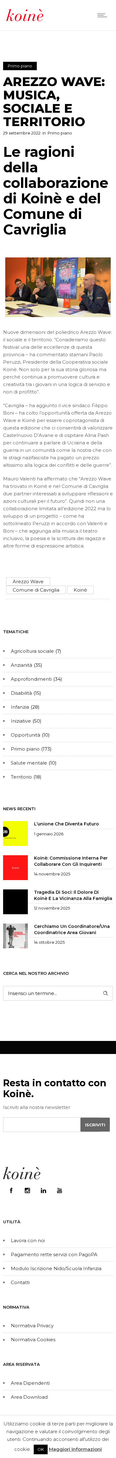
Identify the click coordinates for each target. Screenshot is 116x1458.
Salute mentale (29, 763)
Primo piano (25, 749)
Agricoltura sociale (32, 651)
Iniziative (21, 721)
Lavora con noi (28, 1240)
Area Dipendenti (30, 1383)
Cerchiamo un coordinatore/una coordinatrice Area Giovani (72, 929)
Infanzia (20, 707)
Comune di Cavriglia (36, 590)
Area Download (29, 1397)
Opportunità (25, 735)
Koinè (80, 590)
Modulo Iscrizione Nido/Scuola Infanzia (56, 1268)
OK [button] (40, 1449)
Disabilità (21, 693)
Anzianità (21, 665)
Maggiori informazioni (75, 1449)
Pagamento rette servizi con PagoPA (54, 1254)
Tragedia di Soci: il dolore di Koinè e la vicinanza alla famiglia (73, 895)
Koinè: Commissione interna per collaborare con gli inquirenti (71, 861)
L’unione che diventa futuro (66, 824)
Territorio (21, 777)
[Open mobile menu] (103, 15)
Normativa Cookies (33, 1339)
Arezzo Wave (28, 581)
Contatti (20, 1282)
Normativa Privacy (32, 1326)
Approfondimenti (31, 679)
